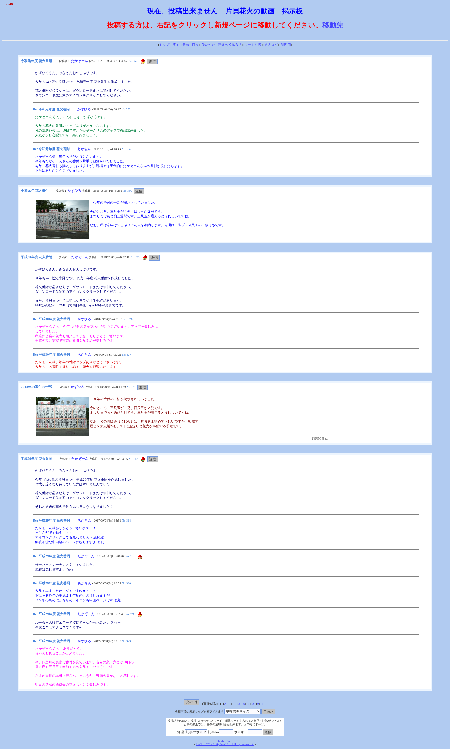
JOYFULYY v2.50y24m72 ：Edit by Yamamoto (225, 744)
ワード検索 (253, 45)
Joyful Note (225, 741)
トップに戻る (169, 45)
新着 (185, 45)
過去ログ (271, 45)
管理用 (286, 45)
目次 (195, 45)
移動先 (332, 25)
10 (263, 704)
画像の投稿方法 (230, 45)
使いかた (208, 45)
